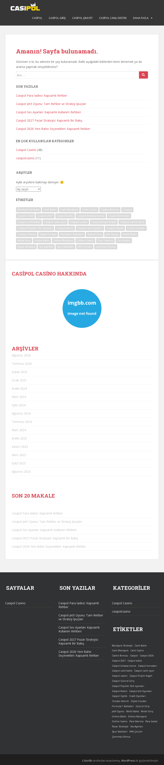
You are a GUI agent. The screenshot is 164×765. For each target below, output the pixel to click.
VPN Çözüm (85, 246)
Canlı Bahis (50, 209)
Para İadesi (123, 240)
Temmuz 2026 (22, 364)
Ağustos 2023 (21, 471)
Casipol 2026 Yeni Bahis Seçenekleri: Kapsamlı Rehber (53, 129)
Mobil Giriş (24, 240)
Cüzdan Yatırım (27, 234)
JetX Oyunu (112, 234)
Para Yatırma (105, 240)
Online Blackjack (63, 240)
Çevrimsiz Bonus (106, 246)
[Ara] (143, 75)
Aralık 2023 (19, 438)
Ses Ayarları (46, 246)
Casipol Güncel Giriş (132, 222)
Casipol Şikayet (82, 18)
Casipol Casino (26, 150)
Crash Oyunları (136, 228)
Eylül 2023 (19, 463)
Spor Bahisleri (65, 246)
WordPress (128, 760)
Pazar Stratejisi (26, 246)
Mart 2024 (19, 430)
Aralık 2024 (19, 388)
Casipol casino (79, 222)
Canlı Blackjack (69, 209)
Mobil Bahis (130, 234)
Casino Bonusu (110, 209)
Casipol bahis (65, 216)
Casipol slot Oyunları (89, 228)
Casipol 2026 (25, 216)
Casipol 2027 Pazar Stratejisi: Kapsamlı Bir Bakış (49, 120)
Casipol (37, 18)
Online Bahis (42, 240)
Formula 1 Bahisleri (71, 234)
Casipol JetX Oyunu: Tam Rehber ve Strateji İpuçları (51, 104)
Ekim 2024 (19, 397)
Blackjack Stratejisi (29, 209)
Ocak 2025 (19, 380)
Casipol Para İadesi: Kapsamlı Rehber (41, 95)
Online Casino (85, 240)
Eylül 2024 (19, 405)
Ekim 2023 (19, 455)
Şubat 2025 (19, 372)
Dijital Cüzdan (48, 234)
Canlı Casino (89, 209)
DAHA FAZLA (141, 18)
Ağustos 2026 (21, 355)
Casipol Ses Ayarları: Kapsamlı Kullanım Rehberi (48, 112)
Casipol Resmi (64, 228)
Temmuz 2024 (22, 422)
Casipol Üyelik (114, 228)
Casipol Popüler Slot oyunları (35, 228)
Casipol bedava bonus (90, 216)
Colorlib (87, 760)
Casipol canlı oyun (55, 222)
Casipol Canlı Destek (113, 18)
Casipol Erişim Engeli (103, 222)
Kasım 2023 (20, 447)
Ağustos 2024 (21, 413)
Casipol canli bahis (29, 222)
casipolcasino (25, 158)
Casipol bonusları (119, 216)
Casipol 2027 (45, 216)
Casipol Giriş (57, 18)
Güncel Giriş (94, 234)
